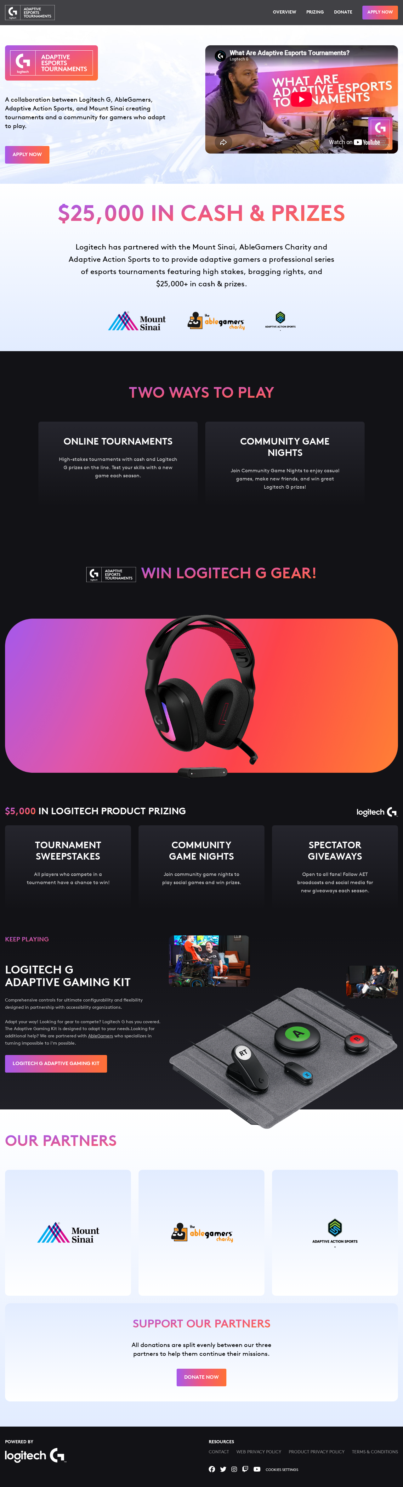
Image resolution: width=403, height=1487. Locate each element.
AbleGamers (100, 1036)
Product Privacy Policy (316, 1452)
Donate (343, 12)
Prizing (315, 12)
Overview (284, 12)
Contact (219, 1452)
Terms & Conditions (375, 1452)
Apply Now (380, 12)
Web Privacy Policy (258, 1452)
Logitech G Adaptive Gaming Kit (56, 1063)
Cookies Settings (282, 1470)
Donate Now (201, 1377)
